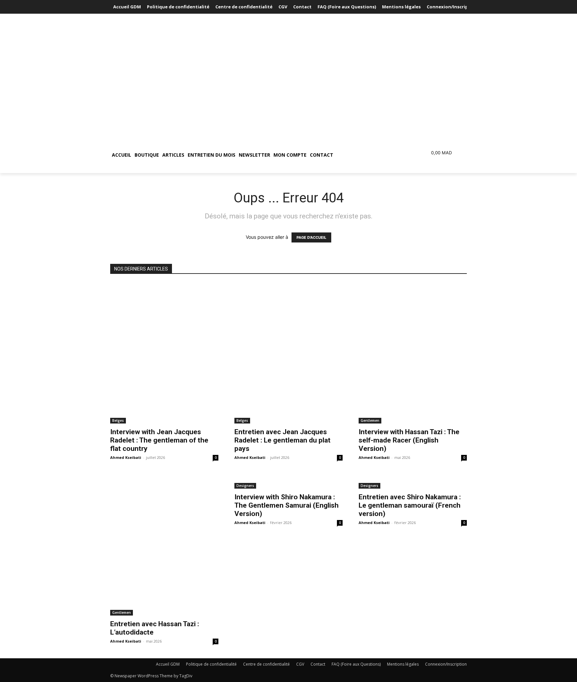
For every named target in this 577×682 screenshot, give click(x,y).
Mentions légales (403, 664)
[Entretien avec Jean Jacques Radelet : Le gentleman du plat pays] (288, 353)
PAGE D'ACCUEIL (311, 237)
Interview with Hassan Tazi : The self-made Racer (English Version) (409, 440)
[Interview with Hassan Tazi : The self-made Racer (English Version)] (413, 353)
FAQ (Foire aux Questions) (356, 664)
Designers (245, 485)
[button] (367, 155)
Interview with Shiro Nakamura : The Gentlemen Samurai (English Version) (286, 505)
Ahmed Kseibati (125, 457)
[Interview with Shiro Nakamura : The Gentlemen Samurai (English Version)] (288, 482)
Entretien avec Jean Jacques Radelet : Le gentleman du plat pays (282, 440)
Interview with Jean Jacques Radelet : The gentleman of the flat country (159, 440)
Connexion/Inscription (446, 664)
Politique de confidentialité (211, 664)
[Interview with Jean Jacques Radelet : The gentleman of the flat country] (164, 353)
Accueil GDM (168, 664)
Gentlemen (370, 420)
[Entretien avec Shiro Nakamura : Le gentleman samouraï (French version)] (413, 482)
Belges (118, 420)
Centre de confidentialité (266, 664)
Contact (318, 664)
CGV (300, 664)
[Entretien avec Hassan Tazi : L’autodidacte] (164, 545)
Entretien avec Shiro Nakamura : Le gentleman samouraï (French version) (410, 505)
